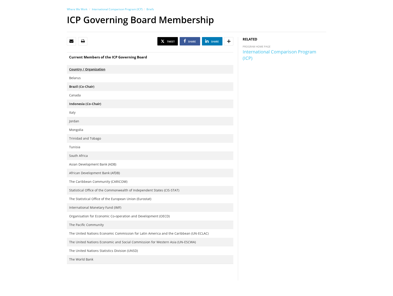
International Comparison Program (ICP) (117, 9)
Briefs (150, 9)
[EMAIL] (71, 41)
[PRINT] (83, 41)
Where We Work (77, 9)
